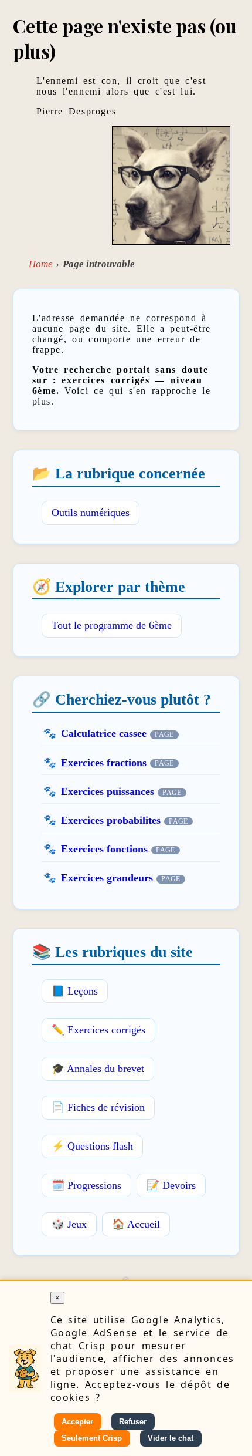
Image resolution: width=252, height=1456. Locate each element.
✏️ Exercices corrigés (98, 1030)
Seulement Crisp (92, 1438)
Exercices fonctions (104, 849)
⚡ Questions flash (92, 1146)
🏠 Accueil (136, 1224)
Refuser (133, 1421)
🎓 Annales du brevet (98, 1068)
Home (41, 263)
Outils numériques (91, 512)
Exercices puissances (107, 791)
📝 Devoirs (171, 1185)
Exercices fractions (104, 763)
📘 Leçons (75, 991)
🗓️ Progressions (86, 1185)
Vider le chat (170, 1438)
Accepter (77, 1421)
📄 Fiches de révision (98, 1107)
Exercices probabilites (111, 820)
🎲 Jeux (69, 1224)
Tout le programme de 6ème (112, 625)
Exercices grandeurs (107, 878)
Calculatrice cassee (104, 733)
